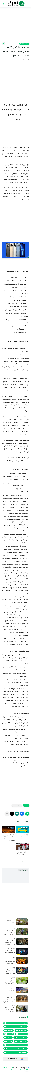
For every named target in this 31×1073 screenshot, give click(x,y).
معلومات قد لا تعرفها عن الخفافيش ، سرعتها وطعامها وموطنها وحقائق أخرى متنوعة (9, 933)
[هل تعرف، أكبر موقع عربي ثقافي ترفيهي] (15, 3)
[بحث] (3, 4)
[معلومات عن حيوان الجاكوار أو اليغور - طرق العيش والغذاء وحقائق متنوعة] (22, 941)
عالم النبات (16, 1045)
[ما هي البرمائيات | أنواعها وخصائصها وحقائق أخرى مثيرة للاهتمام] (22, 980)
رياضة (8, 1037)
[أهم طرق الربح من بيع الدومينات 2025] (22, 951)
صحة (8, 1041)
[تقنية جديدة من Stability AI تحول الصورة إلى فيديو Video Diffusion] (22, 970)
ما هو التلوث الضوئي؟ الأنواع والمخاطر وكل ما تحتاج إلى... (8, 838)
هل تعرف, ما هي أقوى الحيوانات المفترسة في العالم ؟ (9, 1000)
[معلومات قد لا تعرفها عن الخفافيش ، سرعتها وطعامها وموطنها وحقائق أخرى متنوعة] (22, 931)
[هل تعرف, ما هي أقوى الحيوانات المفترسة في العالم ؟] (22, 998)
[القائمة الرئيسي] (28, 4)
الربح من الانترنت (16, 1023)
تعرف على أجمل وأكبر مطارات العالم (9, 990)
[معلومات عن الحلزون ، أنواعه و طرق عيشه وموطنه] (22, 921)
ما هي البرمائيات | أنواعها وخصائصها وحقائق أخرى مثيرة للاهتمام (10, 981)
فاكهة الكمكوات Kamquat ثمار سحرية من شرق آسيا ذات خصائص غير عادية (9, 962)
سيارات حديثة (21, 1041)
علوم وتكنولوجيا (24, 43)
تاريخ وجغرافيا (21, 1030)
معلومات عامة (16, 1052)
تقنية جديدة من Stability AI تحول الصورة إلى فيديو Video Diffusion (10, 972)
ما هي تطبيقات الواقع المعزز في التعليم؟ (23, 854)
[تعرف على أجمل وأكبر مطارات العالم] (22, 990)
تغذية (9, 1034)
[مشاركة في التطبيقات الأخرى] (7, 814)
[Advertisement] (15, 26)
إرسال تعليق (22, 870)
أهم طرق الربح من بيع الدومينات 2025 (10, 951)
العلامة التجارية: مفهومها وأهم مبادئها (23, 837)
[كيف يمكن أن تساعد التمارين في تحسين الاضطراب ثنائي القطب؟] (22, 1008)
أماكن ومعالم (16, 1026)
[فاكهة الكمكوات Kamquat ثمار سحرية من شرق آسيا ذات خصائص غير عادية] (22, 960)
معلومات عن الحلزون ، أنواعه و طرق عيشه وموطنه (9, 923)
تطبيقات (9, 1030)
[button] (22, 814)
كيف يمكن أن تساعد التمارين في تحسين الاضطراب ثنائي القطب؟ (9, 1010)
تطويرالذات (21, 1034)
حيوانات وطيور (21, 1037)
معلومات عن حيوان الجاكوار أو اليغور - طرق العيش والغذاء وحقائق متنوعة (9, 943)
